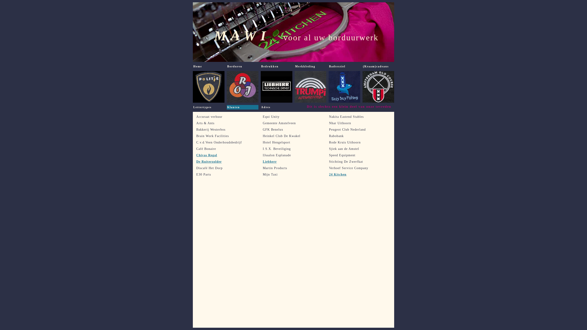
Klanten (233, 107)
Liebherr (270, 161)
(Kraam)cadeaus (376, 66)
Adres (266, 107)
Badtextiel (337, 66)
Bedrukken (270, 66)
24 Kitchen (337, 174)
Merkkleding (305, 66)
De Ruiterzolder (209, 161)
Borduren (234, 66)
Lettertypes (202, 107)
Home (197, 66)
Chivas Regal (206, 155)
